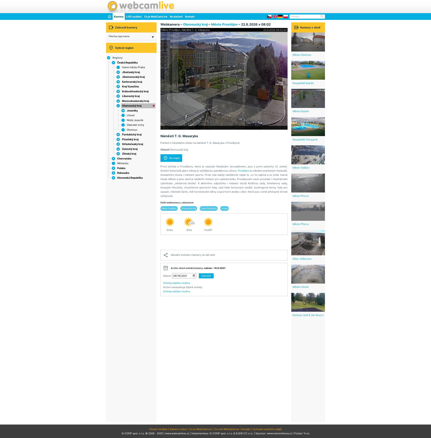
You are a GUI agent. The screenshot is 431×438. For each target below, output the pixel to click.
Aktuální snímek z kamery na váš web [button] (189, 255)
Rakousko (123, 172)
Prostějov (243, 170)
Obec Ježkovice (302, 258)
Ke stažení (176, 16)
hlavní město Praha (133, 67)
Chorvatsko (124, 158)
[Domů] (109, 16)
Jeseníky (132, 110)
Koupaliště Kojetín (303, 83)
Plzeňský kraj (130, 139)
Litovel (131, 115)
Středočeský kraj (132, 144)
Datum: (167, 275)
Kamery (119, 16)
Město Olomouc (302, 54)
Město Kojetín (301, 111)
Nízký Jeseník (135, 120)
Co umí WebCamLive (226, 429)
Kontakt (190, 16)
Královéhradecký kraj (135, 91)
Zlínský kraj (129, 153)
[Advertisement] (285, 6)
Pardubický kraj (132, 134)
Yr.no (306, 433)
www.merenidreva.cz (279, 433)
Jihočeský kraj (131, 72)
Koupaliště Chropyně (305, 139)
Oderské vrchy (135, 124)
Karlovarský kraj (132, 81)
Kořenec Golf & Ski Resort (308, 315)
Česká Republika (127, 62)
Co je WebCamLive (155, 16)
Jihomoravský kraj (133, 76)
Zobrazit (206, 275)
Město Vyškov (301, 167)
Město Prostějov (224, 24)
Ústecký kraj (130, 149)
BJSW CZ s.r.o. (244, 433)
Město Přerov (301, 196)
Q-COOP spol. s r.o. (221, 433)
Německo (122, 163)
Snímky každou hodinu (176, 283)
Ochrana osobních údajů (267, 429)
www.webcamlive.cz (177, 433)
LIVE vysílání (134, 16)
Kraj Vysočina (130, 86)
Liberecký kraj (131, 96)
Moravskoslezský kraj (135, 101)
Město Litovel (301, 286)
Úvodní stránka (158, 429)
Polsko (121, 168)
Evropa (224, 208)
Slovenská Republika (130, 177)
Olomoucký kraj (131, 105)
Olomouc (132, 129)
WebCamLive (140, 6)
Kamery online (178, 429)
